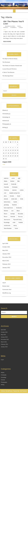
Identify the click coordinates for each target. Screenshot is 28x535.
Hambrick (14, 204)
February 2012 (6, 264)
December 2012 (6, 257)
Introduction (19, 207)
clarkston (14, 190)
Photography (5, 124)
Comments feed (6, 289)
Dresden (12, 196)
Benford (12, 181)
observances (7, 219)
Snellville (20, 222)
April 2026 (5, 243)
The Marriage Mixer (7, 75)
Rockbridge (6, 222)
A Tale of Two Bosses (8, 72)
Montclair (13, 216)
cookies (22, 190)
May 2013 (5, 250)
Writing (4, 127)
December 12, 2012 (10, 26)
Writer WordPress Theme (9, 391)
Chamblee (6, 187)
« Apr (3, 164)
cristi (5, 193)
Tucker (16, 228)
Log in (4, 282)
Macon (5, 213)
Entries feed (5, 286)
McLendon (20, 213)
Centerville (13, 184)
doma (5, 196)
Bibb (18, 181)
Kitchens (6, 210)
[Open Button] (14, 11)
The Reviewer (6, 62)
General (4, 120)
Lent (12, 210)
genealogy (6, 204)
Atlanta (4, 110)
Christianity (5, 113)
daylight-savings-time (14, 193)
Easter (18, 196)
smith (14, 222)
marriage (12, 213)
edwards (6, 199)
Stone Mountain (7, 228)
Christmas (6, 190)
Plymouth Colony (17, 219)
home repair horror (8, 207)
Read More (7, 41)
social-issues (7, 225)
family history (7, 201)
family (21, 199)
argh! (19, 178)
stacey (15, 225)
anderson (6, 178)
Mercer (5, 216)
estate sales (14, 199)
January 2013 (6, 253)
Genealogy (5, 117)
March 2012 (5, 260)
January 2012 (6, 267)
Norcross (20, 216)
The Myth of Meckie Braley (9, 58)
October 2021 (6, 247)
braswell (6, 184)
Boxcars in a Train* (14, 4)
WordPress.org (6, 293)
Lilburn (18, 210)
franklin (15, 201)
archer (13, 178)
